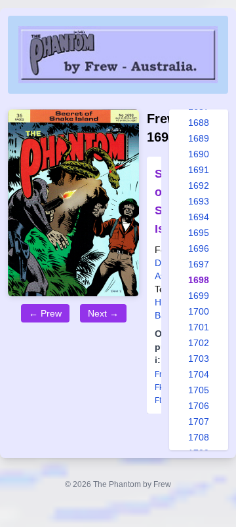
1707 (198, 421)
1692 (198, 185)
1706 (198, 405)
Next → (103, 313)
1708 (198, 437)
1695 (198, 232)
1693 (198, 201)
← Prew (45, 313)
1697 (198, 264)
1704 (198, 374)
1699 (198, 295)
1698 (198, 280)
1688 (198, 122)
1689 (198, 138)
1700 (198, 311)
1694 (198, 217)
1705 (198, 390)
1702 (198, 343)
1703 (198, 358)
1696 (198, 248)
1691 (198, 170)
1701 (198, 327)
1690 (198, 154)
